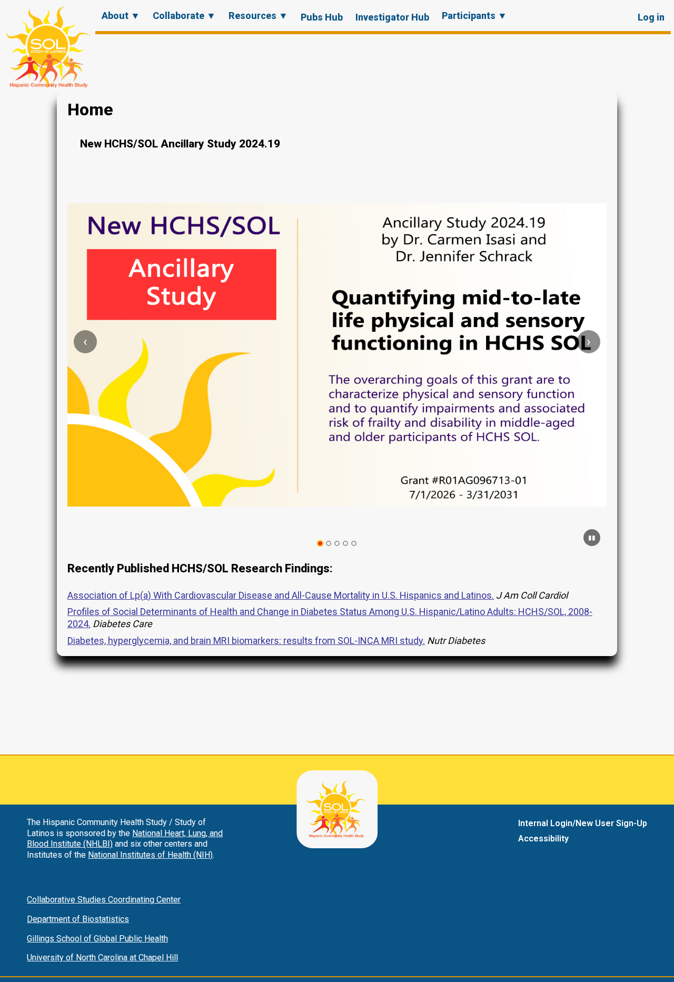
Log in (651, 17)
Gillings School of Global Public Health (97, 939)
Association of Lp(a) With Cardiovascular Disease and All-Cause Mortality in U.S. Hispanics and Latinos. (280, 595)
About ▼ (121, 15)
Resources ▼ (258, 15)
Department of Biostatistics (78, 919)
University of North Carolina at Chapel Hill (102, 958)
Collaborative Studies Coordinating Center (104, 900)
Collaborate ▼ (184, 15)
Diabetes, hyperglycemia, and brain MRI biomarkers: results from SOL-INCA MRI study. (246, 640)
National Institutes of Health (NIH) (150, 855)
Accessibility (543, 839)
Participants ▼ (474, 15)
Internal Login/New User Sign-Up (582, 823)
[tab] (320, 543)
